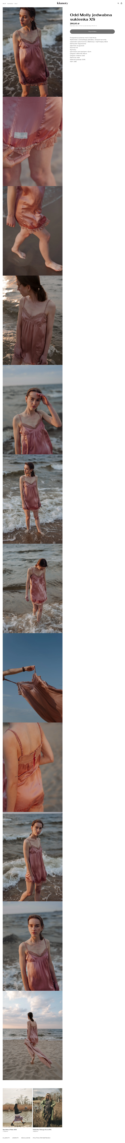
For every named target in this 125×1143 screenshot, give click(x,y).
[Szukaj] (118, 3)
